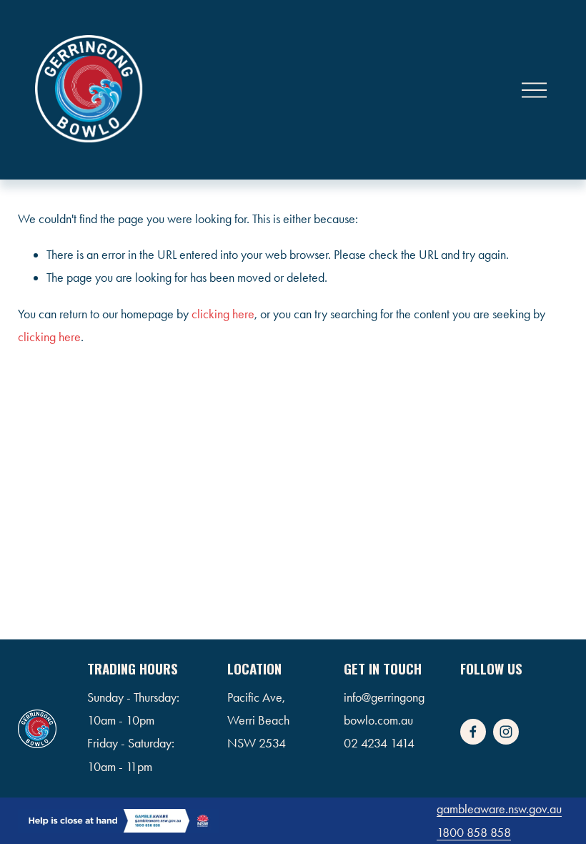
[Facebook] (473, 732)
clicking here (223, 313)
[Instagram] (506, 732)
